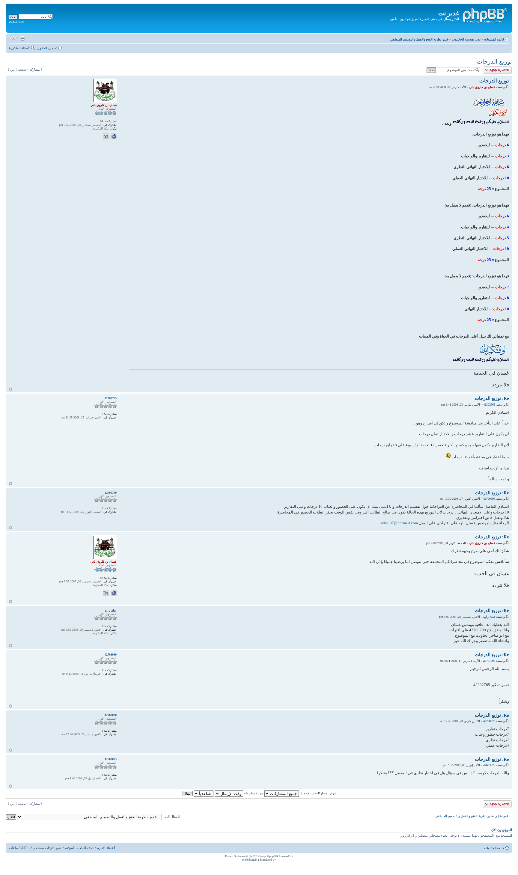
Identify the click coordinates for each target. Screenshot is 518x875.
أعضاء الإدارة (106, 848)
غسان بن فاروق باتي (482, 87)
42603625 (489, 765)
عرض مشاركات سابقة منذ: (317, 793)
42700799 (489, 498)
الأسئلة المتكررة (20, 48)
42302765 (489, 404)
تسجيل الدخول (47, 48)
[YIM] (106, 136)
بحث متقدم (17, 21)
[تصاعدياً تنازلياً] (197, 793)
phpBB (273, 856)
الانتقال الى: (172, 816)
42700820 (489, 721)
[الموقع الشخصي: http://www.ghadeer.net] (114, 136)
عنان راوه (489, 616)
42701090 (489, 660)
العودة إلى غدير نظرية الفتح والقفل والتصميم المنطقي (471, 816)
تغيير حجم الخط (13, 38)
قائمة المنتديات (494, 39)
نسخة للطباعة (22, 38)
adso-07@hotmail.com (399, 523)
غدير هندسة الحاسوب (466, 39)
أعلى (10, 389)
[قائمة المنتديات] (485, 14)
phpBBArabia (250, 859)
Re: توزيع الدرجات (492, 398)
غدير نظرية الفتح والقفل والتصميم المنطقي (419, 39)
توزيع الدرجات (494, 61)
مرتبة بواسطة (253, 793)
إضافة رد (506, 68)
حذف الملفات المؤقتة (79, 848)
